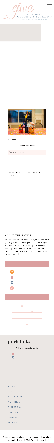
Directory (14, 407)
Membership (16, 396)
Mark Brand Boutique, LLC (37, 440)
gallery (13, 412)
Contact (13, 417)
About (12, 391)
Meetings (14, 402)
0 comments (27, 145)
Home (11, 386)
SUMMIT (13, 422)
